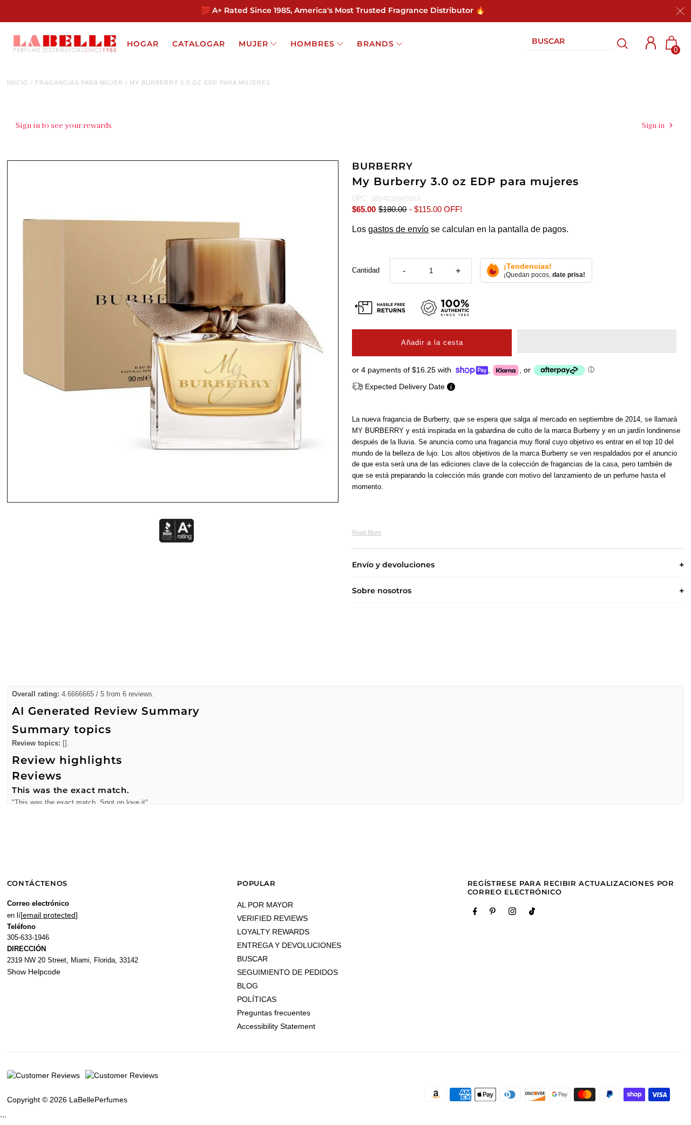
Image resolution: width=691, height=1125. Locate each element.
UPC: (360, 198)
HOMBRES (312, 44)
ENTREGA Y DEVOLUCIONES (289, 945)
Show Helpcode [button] (33, 971)
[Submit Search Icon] (622, 43)
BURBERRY (382, 166)
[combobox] (569, 43)
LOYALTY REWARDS (273, 931)
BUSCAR (252, 958)
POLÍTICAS (256, 999)
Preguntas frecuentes (273, 1012)
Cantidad (366, 270)
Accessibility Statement (276, 1026)
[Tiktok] (532, 913)
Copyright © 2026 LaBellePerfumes (67, 1099)
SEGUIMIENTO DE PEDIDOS (287, 972)
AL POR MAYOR (265, 904)
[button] (596, 341)
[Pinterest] (493, 913)
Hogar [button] (143, 44)
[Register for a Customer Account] (651, 43)
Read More (366, 532)
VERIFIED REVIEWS (272, 918)
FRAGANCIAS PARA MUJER (79, 82)
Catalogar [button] (198, 44)
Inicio (18, 82)
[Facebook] (475, 913)
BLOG (247, 985)
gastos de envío (398, 229)
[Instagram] (512, 913)
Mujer (253, 44)
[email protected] (49, 915)
